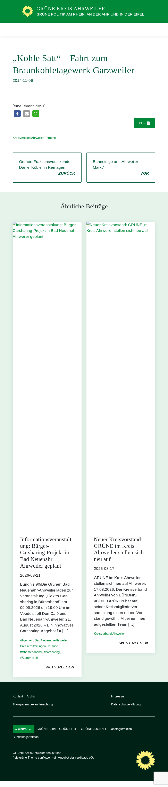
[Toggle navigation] (150, 29)
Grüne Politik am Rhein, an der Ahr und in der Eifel (90, 14)
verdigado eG (84, 757)
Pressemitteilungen (33, 646)
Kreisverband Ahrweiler (28, 137)
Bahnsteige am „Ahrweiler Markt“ (121, 167)
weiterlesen (59, 667)
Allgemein (26, 640)
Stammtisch (30, 657)
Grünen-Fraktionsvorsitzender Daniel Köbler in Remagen (47, 167)
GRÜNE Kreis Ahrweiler (70, 8)
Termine (50, 137)
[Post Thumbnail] (47, 375)
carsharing (52, 652)
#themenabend (32, 652)
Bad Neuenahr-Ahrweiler (51, 640)
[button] (17, 113)
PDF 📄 (145, 123)
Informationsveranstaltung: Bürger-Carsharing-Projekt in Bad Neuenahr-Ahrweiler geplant (46, 552)
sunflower (44, 757)
